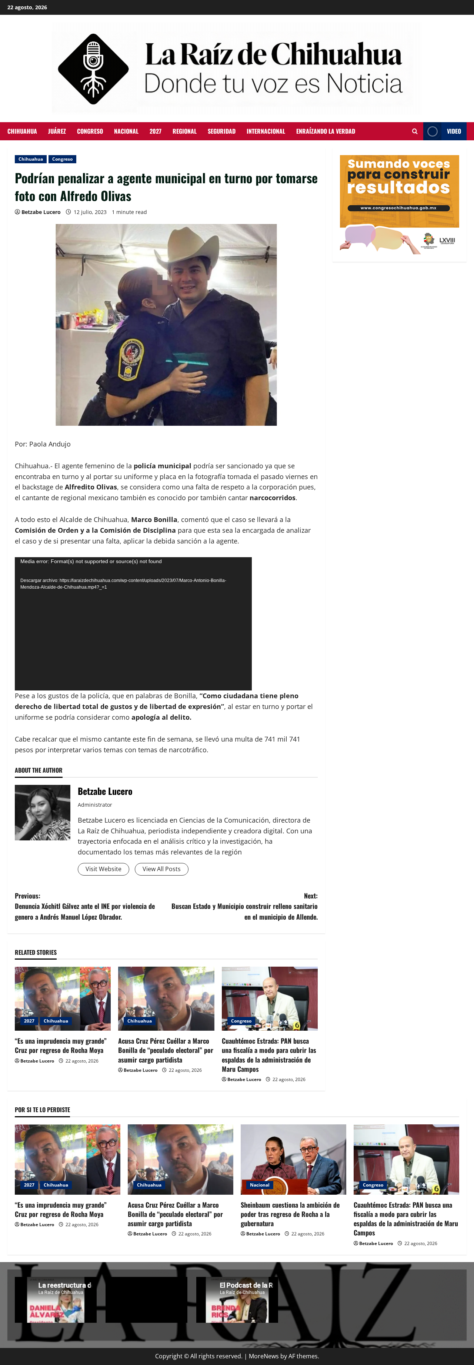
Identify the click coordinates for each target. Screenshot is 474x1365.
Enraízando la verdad (325, 131)
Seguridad (222, 131)
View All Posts (162, 869)
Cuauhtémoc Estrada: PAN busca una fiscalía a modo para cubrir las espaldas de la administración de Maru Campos (269, 1055)
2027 (155, 131)
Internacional (266, 131)
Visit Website (103, 869)
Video (454, 131)
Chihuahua (22, 131)
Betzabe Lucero (41, 211)
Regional (185, 131)
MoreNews (264, 1356)
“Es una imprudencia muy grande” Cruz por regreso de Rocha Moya (61, 1045)
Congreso (90, 131)
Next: (244, 906)
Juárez (57, 131)
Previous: (85, 906)
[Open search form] (415, 131)
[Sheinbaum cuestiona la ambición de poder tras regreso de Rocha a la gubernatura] (293, 1159)
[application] (133, 623)
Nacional (126, 131)
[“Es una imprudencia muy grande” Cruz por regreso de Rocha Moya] (63, 999)
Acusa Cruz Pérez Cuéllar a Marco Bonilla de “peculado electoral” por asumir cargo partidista (165, 1050)
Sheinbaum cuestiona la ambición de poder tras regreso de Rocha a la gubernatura (290, 1214)
